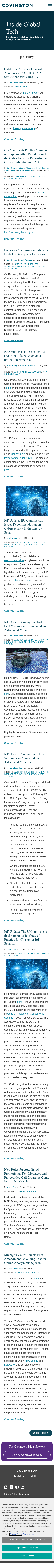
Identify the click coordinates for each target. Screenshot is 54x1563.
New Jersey (31, 1361)
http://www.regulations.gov (18, 232)
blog (8, 387)
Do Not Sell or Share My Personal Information (27, 1540)
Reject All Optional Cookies (27, 1548)
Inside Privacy (30, 92)
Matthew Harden (25, 170)
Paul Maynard (26, 260)
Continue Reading (14, 139)
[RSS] (5, 1487)
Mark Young (12, 365)
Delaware (9, 1364)
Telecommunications (25, 1191)
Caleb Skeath (10, 170)
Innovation (43, 640)
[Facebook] (17, 1487)
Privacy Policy (10, 1494)
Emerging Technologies (32, 542)
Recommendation (14, 560)
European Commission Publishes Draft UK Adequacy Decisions (26, 252)
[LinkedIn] (22, 1487)
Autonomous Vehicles (25, 640)
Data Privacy (21, 87)
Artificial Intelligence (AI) (27, 372)
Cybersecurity (22, 177)
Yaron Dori (11, 1187)
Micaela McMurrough (28, 168)
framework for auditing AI (18, 458)
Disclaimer (24, 1494)
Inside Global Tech (23, 27)
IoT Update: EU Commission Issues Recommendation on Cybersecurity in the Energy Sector (23, 526)
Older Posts (40, 1433)
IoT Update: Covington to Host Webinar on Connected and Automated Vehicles (24, 758)
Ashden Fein (43, 168)
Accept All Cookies (27, 1556)
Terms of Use (28, 1534)
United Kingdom (12, 374)
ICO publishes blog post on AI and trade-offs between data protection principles (24, 355)
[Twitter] (11, 1487)
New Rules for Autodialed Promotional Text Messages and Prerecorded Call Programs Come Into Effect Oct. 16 (26, 1175)
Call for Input (18, 454)
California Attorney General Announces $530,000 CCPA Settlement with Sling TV (23, 73)
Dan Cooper (12, 260)
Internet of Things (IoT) (29, 266)
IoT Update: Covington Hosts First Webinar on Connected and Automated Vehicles (25, 626)
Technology (20, 179)
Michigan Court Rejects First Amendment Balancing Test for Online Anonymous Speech (25, 1258)
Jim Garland (12, 168)
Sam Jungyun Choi (28, 365)
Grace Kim (11, 949)
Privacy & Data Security (27, 1273)
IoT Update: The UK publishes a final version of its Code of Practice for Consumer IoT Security (25, 937)
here (6, 470)
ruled (37, 1278)
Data (44, 372)
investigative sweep (24, 128)
